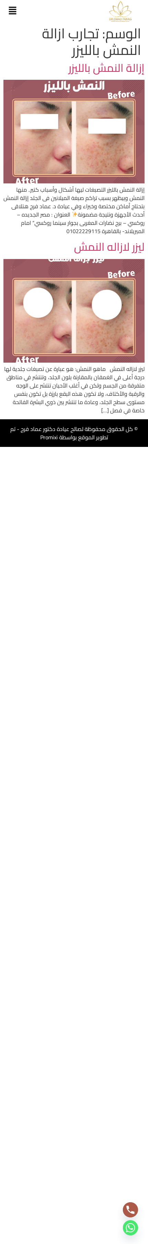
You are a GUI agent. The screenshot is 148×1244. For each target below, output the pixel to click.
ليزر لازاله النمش (109, 246)
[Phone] (130, 1209)
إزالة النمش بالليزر (106, 67)
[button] (12, 11)
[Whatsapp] (130, 1227)
